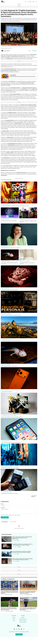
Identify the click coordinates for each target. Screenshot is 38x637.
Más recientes (5, 521)
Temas (14, 620)
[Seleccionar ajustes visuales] (33, 2)
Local (18, 540)
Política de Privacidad (22, 620)
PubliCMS (27, 631)
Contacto (22, 617)
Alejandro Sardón (7, 594)
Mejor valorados (13, 521)
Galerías (14, 617)
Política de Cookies (23, 622)
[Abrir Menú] (36, 1)
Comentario (3, 507)
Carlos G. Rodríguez (27, 594)
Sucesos (19, 546)
